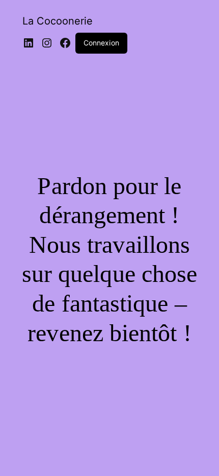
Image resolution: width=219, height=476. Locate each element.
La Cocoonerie (57, 21)
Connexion (101, 42)
